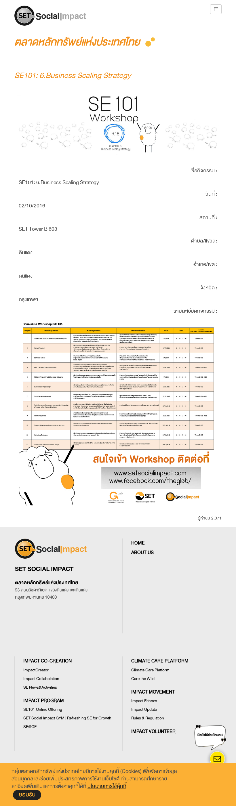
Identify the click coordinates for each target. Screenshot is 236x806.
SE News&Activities (40, 687)
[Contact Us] (217, 759)
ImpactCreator (36, 670)
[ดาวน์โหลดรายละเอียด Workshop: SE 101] (118, 384)
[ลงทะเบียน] (118, 477)
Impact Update (144, 709)
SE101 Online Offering (42, 709)
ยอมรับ (27, 794)
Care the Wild (143, 678)
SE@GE (30, 726)
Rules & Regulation (147, 718)
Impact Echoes (144, 701)
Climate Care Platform (150, 670)
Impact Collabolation (41, 678)
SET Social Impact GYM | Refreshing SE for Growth (67, 718)
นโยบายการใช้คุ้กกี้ (106, 786)
